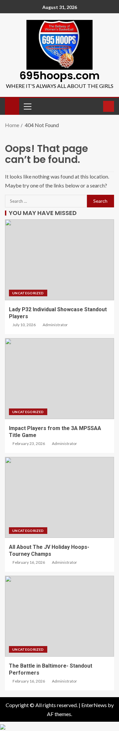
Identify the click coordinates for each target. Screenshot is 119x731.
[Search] (97, 106)
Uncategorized (28, 293)
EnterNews (94, 705)
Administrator (55, 324)
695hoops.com (59, 75)
